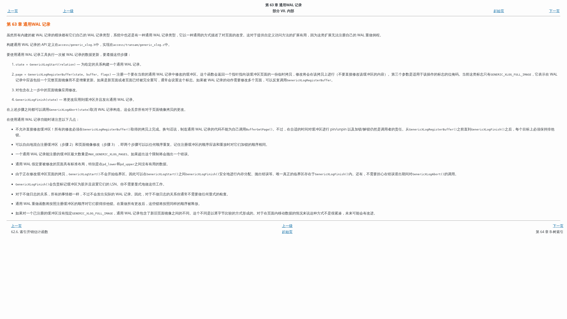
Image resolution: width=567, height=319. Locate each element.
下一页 (554, 10)
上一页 (12, 10)
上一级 (68, 10)
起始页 (498, 10)
